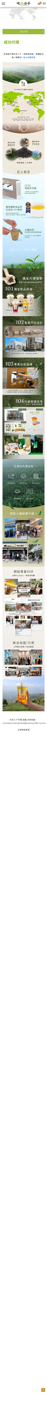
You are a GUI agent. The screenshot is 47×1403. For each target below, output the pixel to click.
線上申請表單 (29, 57)
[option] (23, 14)
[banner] (23, 14)
